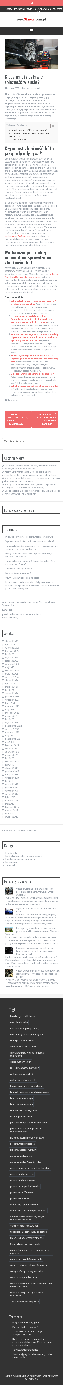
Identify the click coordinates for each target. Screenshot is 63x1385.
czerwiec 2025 (12, 664)
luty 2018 (9, 781)
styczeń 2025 (11, 674)
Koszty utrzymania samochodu (20, 859)
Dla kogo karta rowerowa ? (18, 573)
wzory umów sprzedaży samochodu (27, 1271)
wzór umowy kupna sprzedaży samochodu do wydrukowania (31, 1285)
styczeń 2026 (11, 657)
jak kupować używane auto (23, 1080)
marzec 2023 (11, 716)
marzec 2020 (11, 755)
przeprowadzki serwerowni (23, 1150)
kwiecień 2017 (12, 807)
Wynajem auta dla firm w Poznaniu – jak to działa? (29, 541)
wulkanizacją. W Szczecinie (18, 236)
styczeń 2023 (11, 722)
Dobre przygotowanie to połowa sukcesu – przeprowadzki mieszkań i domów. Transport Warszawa (32, 931)
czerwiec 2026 (12, 648)
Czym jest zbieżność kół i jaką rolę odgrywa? (27, 130)
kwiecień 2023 (12, 713)
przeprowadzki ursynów (21, 1156)
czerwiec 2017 (12, 800)
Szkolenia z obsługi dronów (18, 569)
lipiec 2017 (10, 797)
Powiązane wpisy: (19, 139)
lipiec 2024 (10, 683)
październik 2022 (13, 726)
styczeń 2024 (11, 693)
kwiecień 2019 (12, 761)
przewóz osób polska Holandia (25, 1186)
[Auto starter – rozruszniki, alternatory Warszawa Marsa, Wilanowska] (31, 19)
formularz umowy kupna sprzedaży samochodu (27, 1054)
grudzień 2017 (12, 787)
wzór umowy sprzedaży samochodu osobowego (27, 1294)
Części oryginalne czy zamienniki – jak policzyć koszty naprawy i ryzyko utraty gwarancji (35, 892)
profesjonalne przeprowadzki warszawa (29, 1122)
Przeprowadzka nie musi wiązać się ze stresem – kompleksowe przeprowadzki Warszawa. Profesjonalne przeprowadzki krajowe (32, 585)
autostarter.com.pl (32, 88)
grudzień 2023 (12, 696)
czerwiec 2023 (12, 706)
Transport (10, 865)
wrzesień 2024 (12, 677)
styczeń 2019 (11, 768)
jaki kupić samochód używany (24, 1068)
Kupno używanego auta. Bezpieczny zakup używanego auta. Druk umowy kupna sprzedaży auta (34, 358)
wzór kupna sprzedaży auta (23, 1277)
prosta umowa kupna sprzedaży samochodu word (25, 1130)
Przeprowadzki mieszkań (22, 1144)
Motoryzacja (12, 400)
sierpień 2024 (11, 680)
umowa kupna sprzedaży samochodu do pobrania (29, 1251)
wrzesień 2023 (12, 700)
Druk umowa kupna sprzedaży (24, 1028)
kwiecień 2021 (12, 745)
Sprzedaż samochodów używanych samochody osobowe (27, 1218)
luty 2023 (9, 719)
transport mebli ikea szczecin (24, 1226)
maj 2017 (9, 804)
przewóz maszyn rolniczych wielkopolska (30, 1168)
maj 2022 (9, 735)
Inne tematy (11, 853)
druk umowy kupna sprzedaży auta (27, 1034)
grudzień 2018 (12, 771)
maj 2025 (9, 667)
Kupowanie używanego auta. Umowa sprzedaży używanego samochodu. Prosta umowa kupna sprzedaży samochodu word (34, 337)
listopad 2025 (11, 661)
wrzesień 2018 (12, 778)
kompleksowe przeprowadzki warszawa (29, 1092)
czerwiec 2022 (12, 732)
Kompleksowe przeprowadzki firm (26, 1086)
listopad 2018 (11, 774)
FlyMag (54, 1376)
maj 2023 (9, 709)
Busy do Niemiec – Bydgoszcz (26, 1322)
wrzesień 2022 (12, 729)
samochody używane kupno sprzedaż (28, 1210)
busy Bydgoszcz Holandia (22, 1016)
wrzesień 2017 (12, 791)
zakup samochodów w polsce (24, 1301)
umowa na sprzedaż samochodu (26, 1259)
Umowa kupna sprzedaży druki (25, 1244)
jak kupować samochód (21, 1074)
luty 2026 (9, 654)
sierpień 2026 (11, 641)
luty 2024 (9, 690)
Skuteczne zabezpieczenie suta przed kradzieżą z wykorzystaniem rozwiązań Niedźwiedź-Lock (35, 951)
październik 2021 (13, 739)
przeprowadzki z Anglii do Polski (25, 1162)
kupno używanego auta (21, 1104)
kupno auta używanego (21, 1098)
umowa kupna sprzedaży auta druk (27, 1238)
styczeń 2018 (11, 784)
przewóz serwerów (19, 1198)
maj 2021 (9, 742)
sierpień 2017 (11, 794)
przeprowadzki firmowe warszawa (27, 1138)
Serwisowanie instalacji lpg (25, 1350)
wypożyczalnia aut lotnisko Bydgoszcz (28, 1265)
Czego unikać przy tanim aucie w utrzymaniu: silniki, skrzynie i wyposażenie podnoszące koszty (38, 974)
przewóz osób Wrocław (21, 1192)
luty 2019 (9, 765)
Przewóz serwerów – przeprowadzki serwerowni (29, 537)
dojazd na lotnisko (19, 1022)
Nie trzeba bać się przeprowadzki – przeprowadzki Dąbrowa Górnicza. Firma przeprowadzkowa (32, 1342)
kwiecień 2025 (12, 670)
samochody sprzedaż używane (25, 1204)
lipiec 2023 (10, 703)
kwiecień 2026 (12, 651)
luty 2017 (9, 813)
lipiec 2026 (10, 644)
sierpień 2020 (11, 748)
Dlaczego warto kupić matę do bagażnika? (32, 374)
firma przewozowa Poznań (23, 1046)
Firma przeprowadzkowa (22, 1040)
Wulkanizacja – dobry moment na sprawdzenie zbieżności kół (28, 135)
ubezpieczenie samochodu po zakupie (28, 1232)
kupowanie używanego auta (23, 1110)
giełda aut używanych (20, 1062)
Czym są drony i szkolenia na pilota (22, 578)
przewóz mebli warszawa (22, 1180)
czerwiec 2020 (12, 752)
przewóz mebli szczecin (22, 1174)
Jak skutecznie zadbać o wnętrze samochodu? (34, 386)
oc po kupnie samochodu (22, 1116)
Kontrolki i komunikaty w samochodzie (23, 856)
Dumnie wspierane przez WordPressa (23, 1376)
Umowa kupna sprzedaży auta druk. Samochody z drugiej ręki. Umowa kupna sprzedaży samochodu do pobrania (31, 319)
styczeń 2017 (11, 817)
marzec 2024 (11, 687)
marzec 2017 (11, 810)
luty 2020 (9, 758)
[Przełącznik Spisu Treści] (51, 126)
